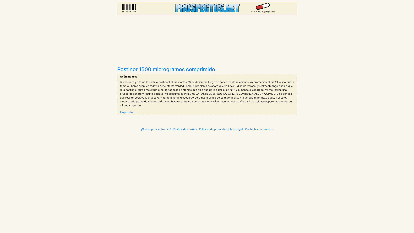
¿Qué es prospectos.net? (156, 129)
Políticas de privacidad (213, 129)
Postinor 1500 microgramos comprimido (166, 69)
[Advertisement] (207, 42)
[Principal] (207, 8)
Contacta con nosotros (259, 129)
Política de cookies (185, 129)
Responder (126, 112)
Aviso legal (236, 129)
